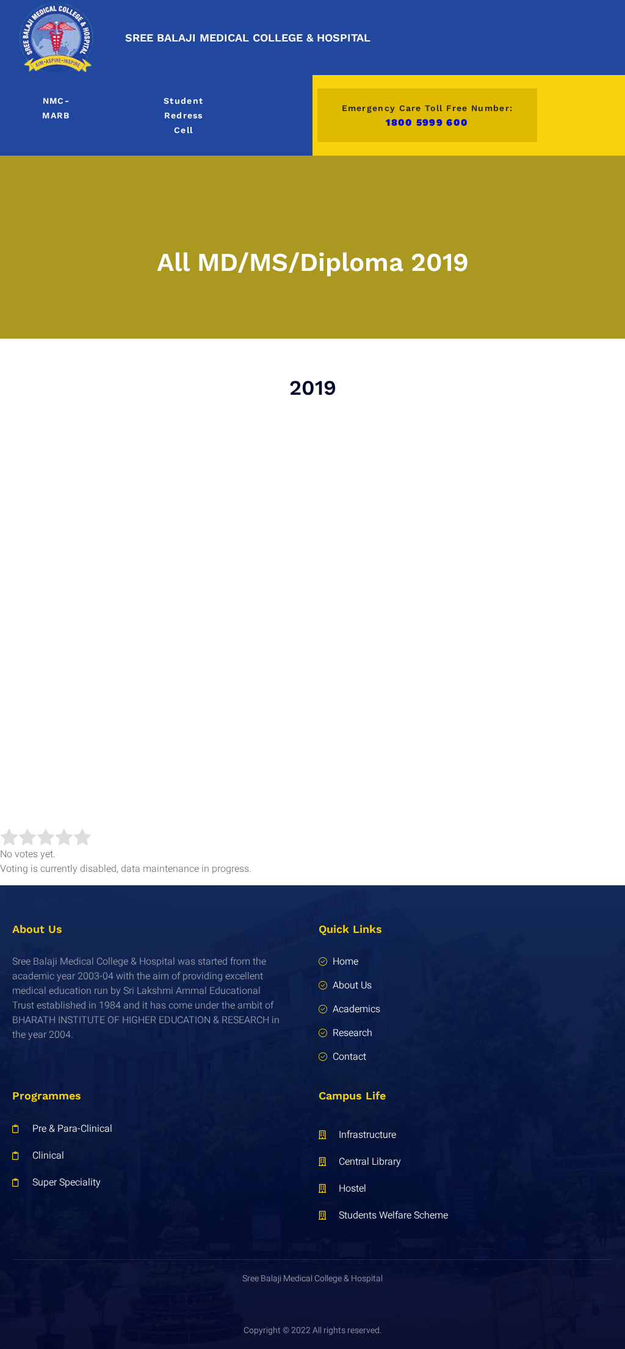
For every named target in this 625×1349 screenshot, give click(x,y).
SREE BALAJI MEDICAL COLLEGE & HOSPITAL (247, 37)
